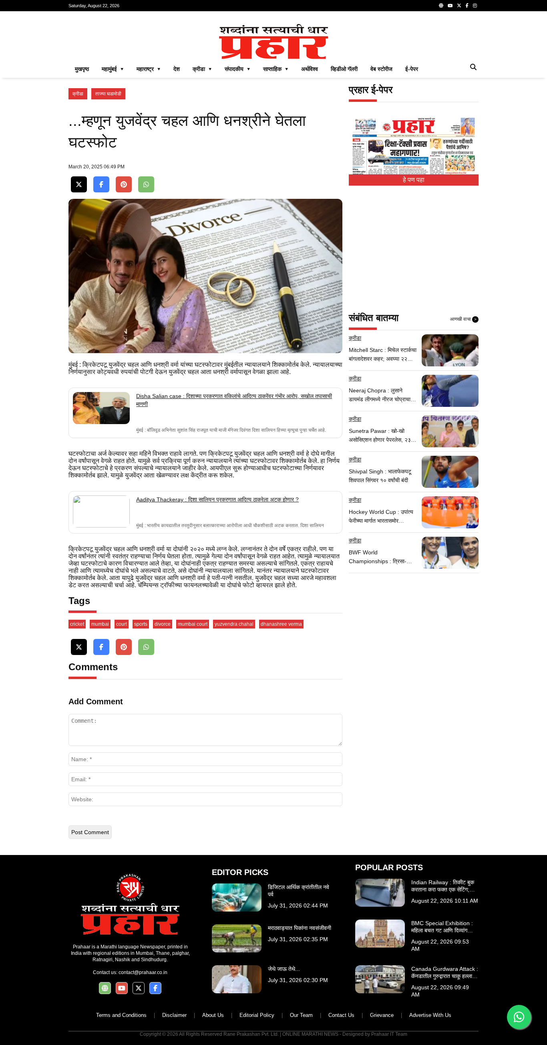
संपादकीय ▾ (237, 69)
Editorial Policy (256, 1015)
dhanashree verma (281, 624)
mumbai (100, 624)
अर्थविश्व (309, 69)
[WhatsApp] (146, 184)
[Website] (441, 5)
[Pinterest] (124, 184)
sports (140, 624)
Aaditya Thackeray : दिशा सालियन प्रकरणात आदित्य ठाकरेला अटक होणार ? (217, 499)
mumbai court (192, 624)
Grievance (382, 1015)
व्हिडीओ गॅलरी (344, 69)
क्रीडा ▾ (202, 69)
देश (176, 69)
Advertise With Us (430, 1015)
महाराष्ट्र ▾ (149, 69)
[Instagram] (475, 5)
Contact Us (341, 1015)
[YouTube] (450, 5)
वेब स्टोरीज (381, 69)
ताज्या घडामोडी (108, 94)
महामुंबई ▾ (113, 69)
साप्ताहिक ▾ (275, 69)
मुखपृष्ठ (82, 69)
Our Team (301, 1015)
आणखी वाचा (463, 319)
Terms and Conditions (121, 1015)
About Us (213, 1015)
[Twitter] (459, 5)
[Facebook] (467, 5)
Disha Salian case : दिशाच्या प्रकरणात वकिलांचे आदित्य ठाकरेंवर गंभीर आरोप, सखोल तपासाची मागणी (234, 400)
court (121, 624)
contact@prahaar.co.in (143, 972)
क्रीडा (77, 94)
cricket (77, 624)
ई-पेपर (411, 69)
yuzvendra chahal (234, 624)
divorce (163, 624)
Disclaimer (174, 1015)
